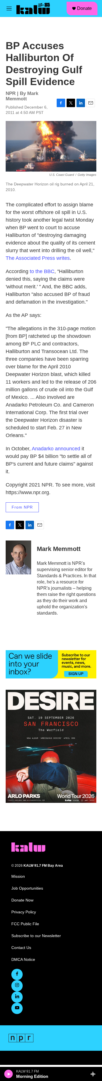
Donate (84, 8)
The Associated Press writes (38, 258)
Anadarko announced (56, 448)
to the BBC (42, 271)
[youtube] (17, 1008)
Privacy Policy (23, 912)
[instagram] (17, 985)
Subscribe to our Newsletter (36, 936)
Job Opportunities (27, 888)
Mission (18, 876)
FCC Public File (25, 924)
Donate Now (22, 900)
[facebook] (17, 974)
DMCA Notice (23, 959)
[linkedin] (17, 997)
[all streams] (94, 1074)
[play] (8, 1074)
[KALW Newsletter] (51, 664)
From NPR (22, 507)
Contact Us (21, 948)
